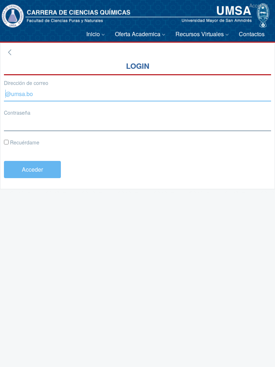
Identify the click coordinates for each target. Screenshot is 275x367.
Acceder (258, 5)
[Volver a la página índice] (9, 52)
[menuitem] (97, 34)
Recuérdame (24, 142)
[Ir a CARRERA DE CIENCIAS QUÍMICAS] (16, 19)
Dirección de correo (26, 82)
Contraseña (17, 112)
